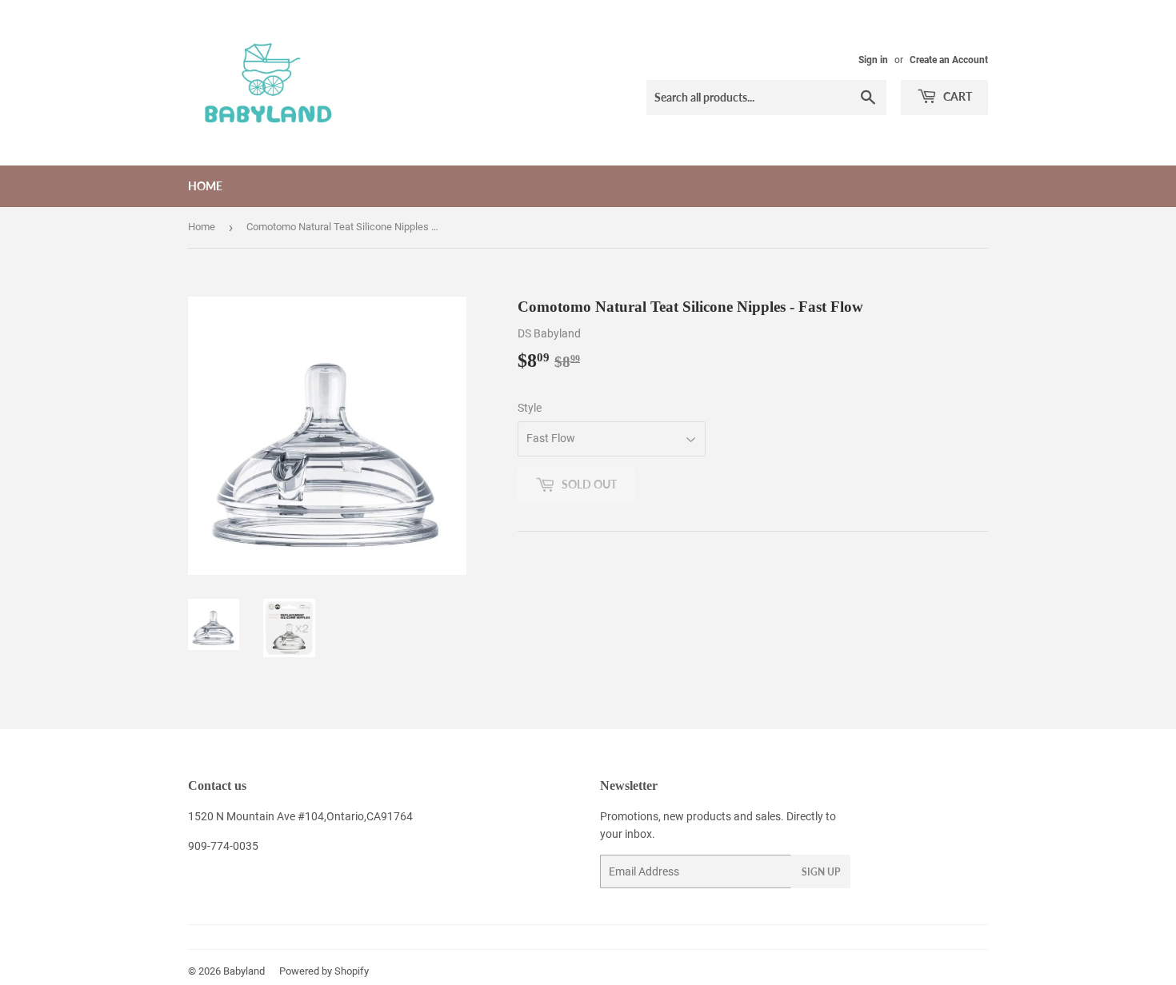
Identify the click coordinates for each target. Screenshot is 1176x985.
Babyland (244, 971)
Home (205, 186)
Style (530, 407)
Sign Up (821, 872)
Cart (956, 96)
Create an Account (949, 60)
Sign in (873, 60)
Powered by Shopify (324, 971)
